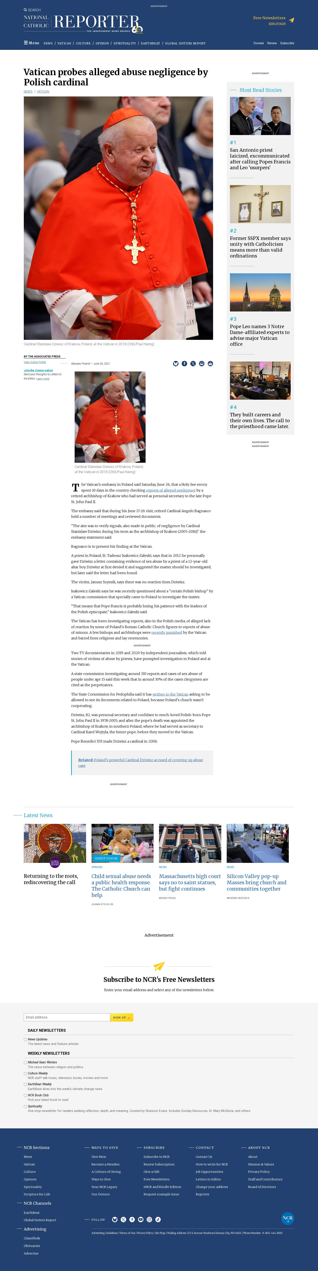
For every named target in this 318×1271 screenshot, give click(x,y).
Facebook (132, 1219)
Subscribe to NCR (157, 1157)
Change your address (212, 1187)
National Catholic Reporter (287, 1218)
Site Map (160, 1233)
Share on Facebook (184, 363)
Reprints (202, 1194)
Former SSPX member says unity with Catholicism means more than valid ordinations (260, 247)
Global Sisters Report (185, 43)
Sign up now (277, 23)
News (48, 43)
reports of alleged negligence (171, 490)
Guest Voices (106, 858)
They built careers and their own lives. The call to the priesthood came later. (260, 420)
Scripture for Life (37, 1194)
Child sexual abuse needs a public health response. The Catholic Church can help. (121, 885)
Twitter (123, 1219)
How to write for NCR (212, 1164)
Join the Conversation (38, 370)
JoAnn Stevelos (102, 904)
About (252, 1157)
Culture (83, 43)
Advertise (31, 1253)
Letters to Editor (208, 1179)
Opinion (102, 43)
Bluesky (114, 1219)
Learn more (42, 378)
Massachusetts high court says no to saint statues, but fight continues (190, 882)
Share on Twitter (193, 363)
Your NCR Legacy (104, 1187)
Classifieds (32, 1238)
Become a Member (106, 1164)
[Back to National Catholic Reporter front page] (83, 24)
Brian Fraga (167, 898)
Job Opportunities (209, 1172)
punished (174, 632)
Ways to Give (101, 1179)
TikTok (158, 1219)
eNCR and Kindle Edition (162, 1187)
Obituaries (32, 1246)
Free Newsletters (157, 1179)
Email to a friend (201, 363)
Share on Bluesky (175, 363)
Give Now (99, 1157)
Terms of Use (127, 1233)
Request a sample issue (161, 1194)
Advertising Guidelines (104, 1233)
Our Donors (101, 1194)
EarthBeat (150, 43)
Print (210, 363)
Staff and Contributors (265, 1179)
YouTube (140, 1219)
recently (158, 632)
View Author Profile (35, 362)
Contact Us (204, 1157)
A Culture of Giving (106, 1172)
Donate (259, 43)
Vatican (64, 43)
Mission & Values (261, 1164)
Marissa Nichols (238, 898)
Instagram (149, 1219)
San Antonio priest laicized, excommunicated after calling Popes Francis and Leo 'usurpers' (260, 159)
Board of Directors (262, 1187)
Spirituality (125, 43)
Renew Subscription (159, 1164)
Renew (272, 43)
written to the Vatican (170, 694)
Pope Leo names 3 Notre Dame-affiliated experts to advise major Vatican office (260, 335)
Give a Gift (151, 1172)
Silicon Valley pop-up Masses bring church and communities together (256, 882)
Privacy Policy (259, 1172)
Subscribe (287, 43)
